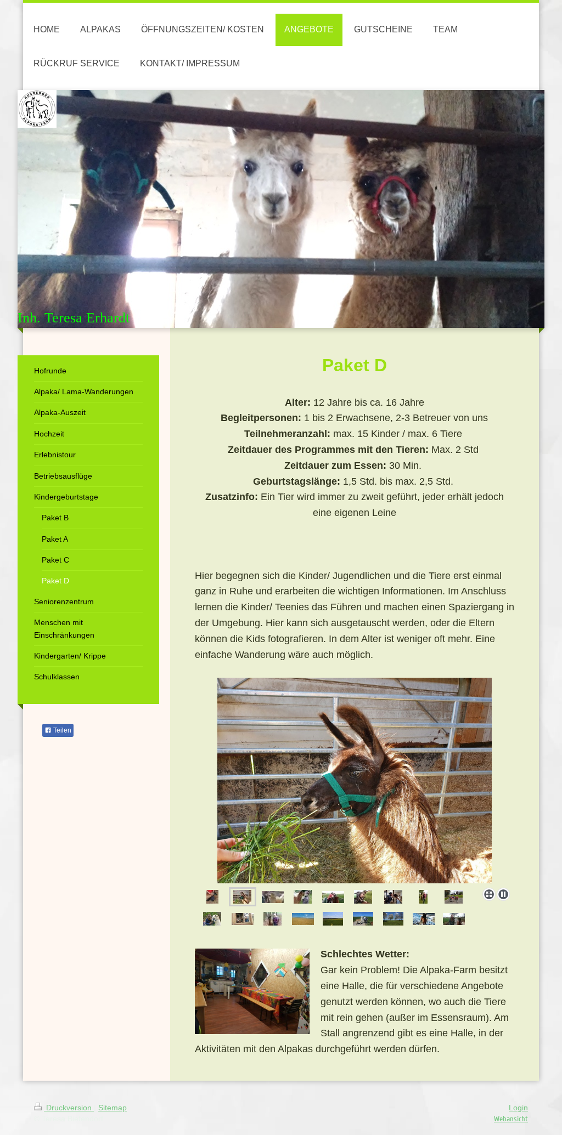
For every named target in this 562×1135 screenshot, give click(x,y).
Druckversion (69, 1107)
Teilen (61, 730)
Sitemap (112, 1107)
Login (518, 1107)
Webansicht (511, 1118)
